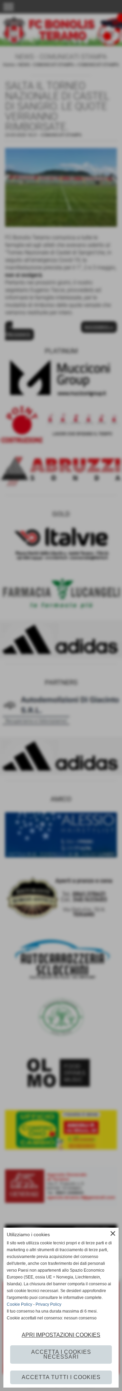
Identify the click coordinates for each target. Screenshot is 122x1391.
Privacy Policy (48, 1304)
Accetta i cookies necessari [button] (61, 1354)
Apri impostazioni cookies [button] (61, 1335)
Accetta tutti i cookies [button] (61, 1377)
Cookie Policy (19, 1304)
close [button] (113, 1233)
